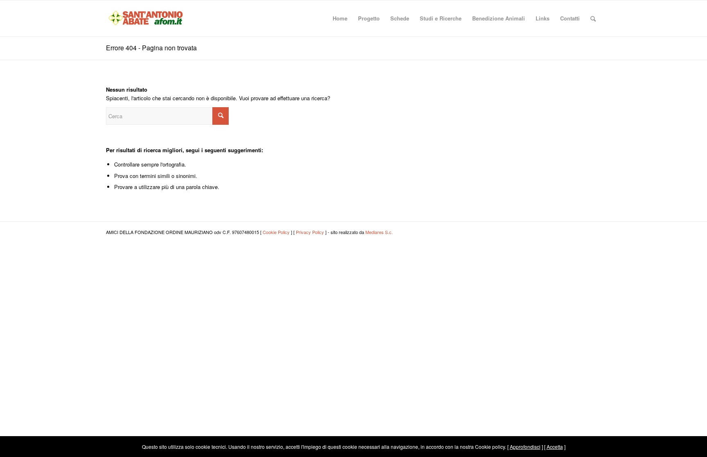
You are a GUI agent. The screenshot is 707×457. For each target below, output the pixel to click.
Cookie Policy (276, 232)
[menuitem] (340, 18)
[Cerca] (593, 18)
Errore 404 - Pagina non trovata (151, 47)
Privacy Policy (310, 232)
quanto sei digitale (2, 440)
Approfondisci (525, 446)
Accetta (555, 446)
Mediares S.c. (379, 232)
